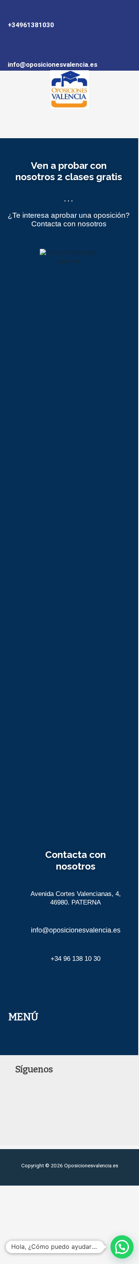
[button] (69, 123)
